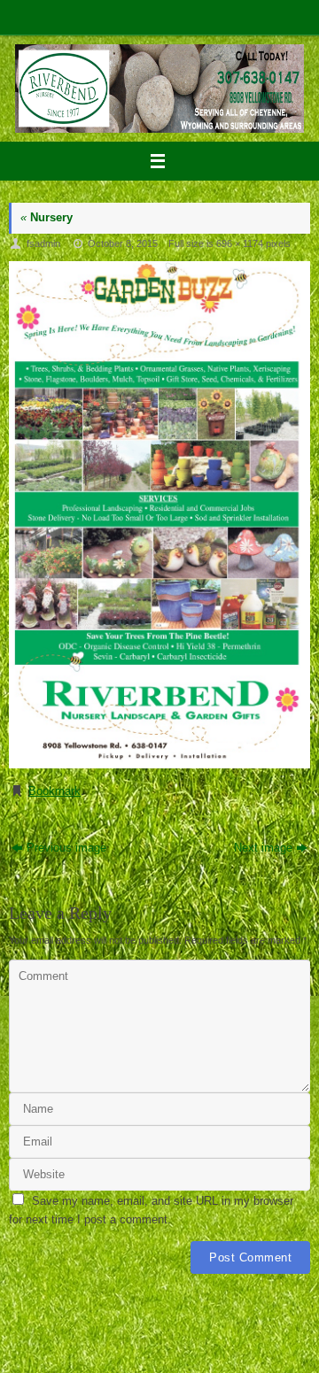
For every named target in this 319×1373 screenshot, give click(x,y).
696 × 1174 (239, 243)
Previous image (66, 848)
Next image (263, 848)
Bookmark (54, 791)
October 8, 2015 (123, 243)
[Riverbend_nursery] (159, 515)
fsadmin (43, 243)
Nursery (46, 218)
